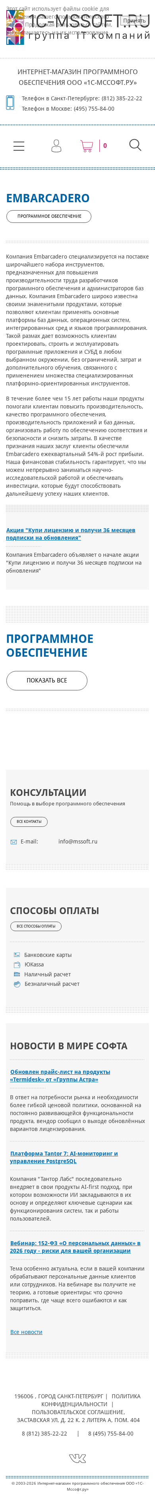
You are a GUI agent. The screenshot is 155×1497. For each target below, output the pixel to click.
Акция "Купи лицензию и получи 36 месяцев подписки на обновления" (71, 534)
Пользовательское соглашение (77, 1412)
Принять (134, 20)
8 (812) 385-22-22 (44, 1433)
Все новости (26, 1332)
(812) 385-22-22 (122, 98)
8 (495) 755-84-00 (111, 1433)
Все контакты (29, 822)
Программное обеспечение (49, 216)
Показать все (47, 680)
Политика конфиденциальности (91, 1400)
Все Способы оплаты (36, 926)
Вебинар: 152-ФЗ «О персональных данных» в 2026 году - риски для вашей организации (75, 1247)
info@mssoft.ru (77, 841)
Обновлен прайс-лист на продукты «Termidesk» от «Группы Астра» (60, 1076)
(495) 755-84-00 (94, 108)
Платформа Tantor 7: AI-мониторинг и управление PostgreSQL (64, 1157)
